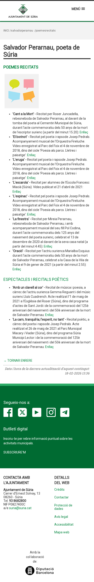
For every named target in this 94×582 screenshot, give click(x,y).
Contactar (61, 497)
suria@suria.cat (20, 508)
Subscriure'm (14, 452)
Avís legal (61, 517)
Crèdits (59, 489)
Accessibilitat (63, 524)
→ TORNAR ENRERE (17, 360)
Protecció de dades (63, 507)
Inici (6, 30)
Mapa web (61, 532)
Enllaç (84, 132)
